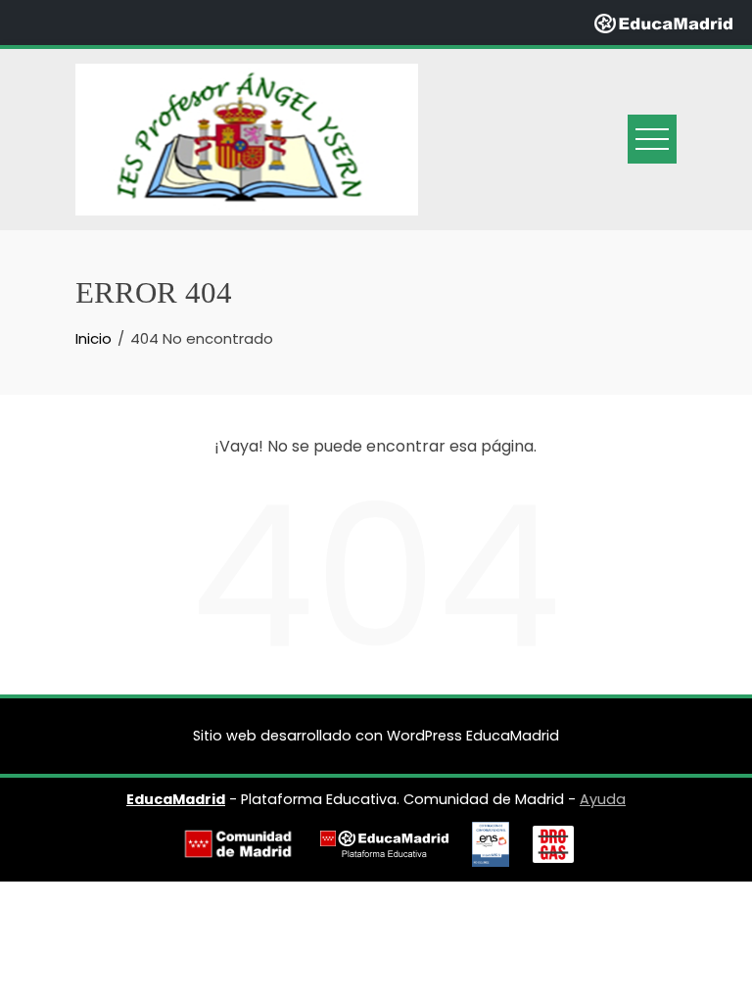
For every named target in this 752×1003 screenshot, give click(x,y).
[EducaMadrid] (663, 22)
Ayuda (603, 799)
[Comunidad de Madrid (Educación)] (238, 844)
